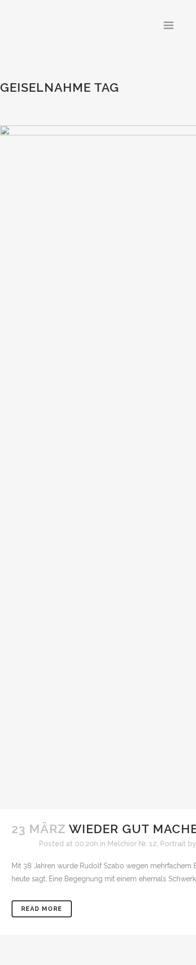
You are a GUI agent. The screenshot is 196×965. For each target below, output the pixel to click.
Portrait (173, 844)
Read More (41, 908)
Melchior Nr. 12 (132, 844)
